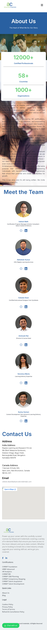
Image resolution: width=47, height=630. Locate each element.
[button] (42, 5)
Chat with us (12, 625)
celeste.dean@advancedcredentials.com (16, 482)
